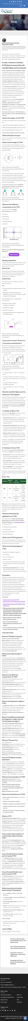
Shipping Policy (4, 999)
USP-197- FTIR (6, 925)
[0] (24, 5)
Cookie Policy (20, 997)
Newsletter (19, 1002)
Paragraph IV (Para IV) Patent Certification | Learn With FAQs (18, 962)
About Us (19, 995)
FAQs (18, 999)
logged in (10, 931)
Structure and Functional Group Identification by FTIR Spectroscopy (18, 940)
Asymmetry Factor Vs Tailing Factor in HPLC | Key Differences (17, 954)
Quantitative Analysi (19, 522)
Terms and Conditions (6, 995)
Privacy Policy (4, 1002)
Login (20, 5)
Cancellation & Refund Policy (7, 997)
